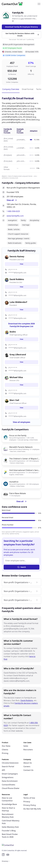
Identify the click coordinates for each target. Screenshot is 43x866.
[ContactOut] (13, 3)
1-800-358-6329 (13, 211)
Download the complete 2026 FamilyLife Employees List (21, 325)
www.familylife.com (15, 216)
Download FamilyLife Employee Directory (21, 27)
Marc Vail (14, 400)
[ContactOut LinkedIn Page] (3, 854)
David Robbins (27, 700)
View (21, 264)
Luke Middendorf (18, 302)
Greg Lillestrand (18, 354)
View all (20, 501)
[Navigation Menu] (39, 3)
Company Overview (10, 89)
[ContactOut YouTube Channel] (7, 854)
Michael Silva (16, 377)
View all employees (21, 422)
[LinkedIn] (13, 21)
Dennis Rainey (17, 256)
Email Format (27, 89)
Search (23, 567)
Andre (13, 332)
